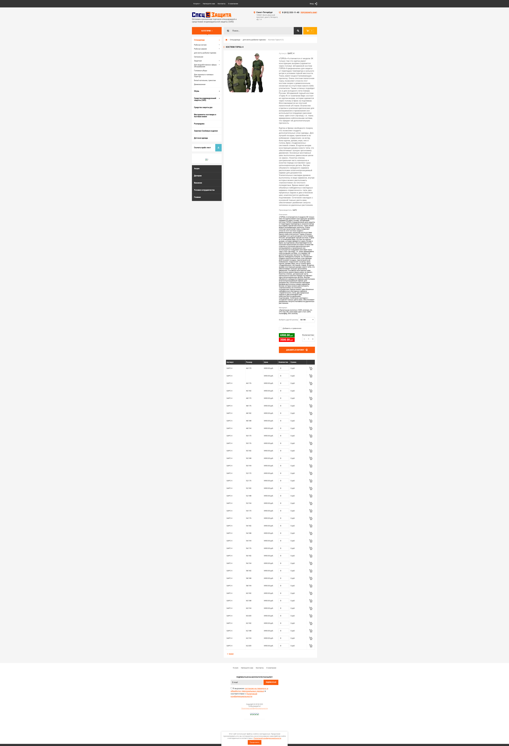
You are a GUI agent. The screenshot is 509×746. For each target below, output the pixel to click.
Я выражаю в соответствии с (249, 692)
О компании (233, 4)
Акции (196, 168)
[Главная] (226, 40)
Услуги (196, 4)
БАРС (295, 210)
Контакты (221, 4)
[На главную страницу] (212, 14)
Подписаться (271, 682)
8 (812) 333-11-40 (290, 12)
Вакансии (198, 183)
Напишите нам (209, 4)
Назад (231, 654)
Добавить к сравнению (291, 328)
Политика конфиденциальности (254, 708)
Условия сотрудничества (204, 190)
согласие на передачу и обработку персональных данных (249, 689)
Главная (197, 197)
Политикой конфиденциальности (267, 738)
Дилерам (198, 175)
